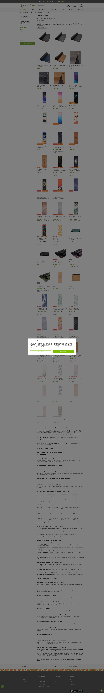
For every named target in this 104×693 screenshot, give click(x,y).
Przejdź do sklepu (63, 351)
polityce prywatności (68, 344)
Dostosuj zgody (41, 351)
